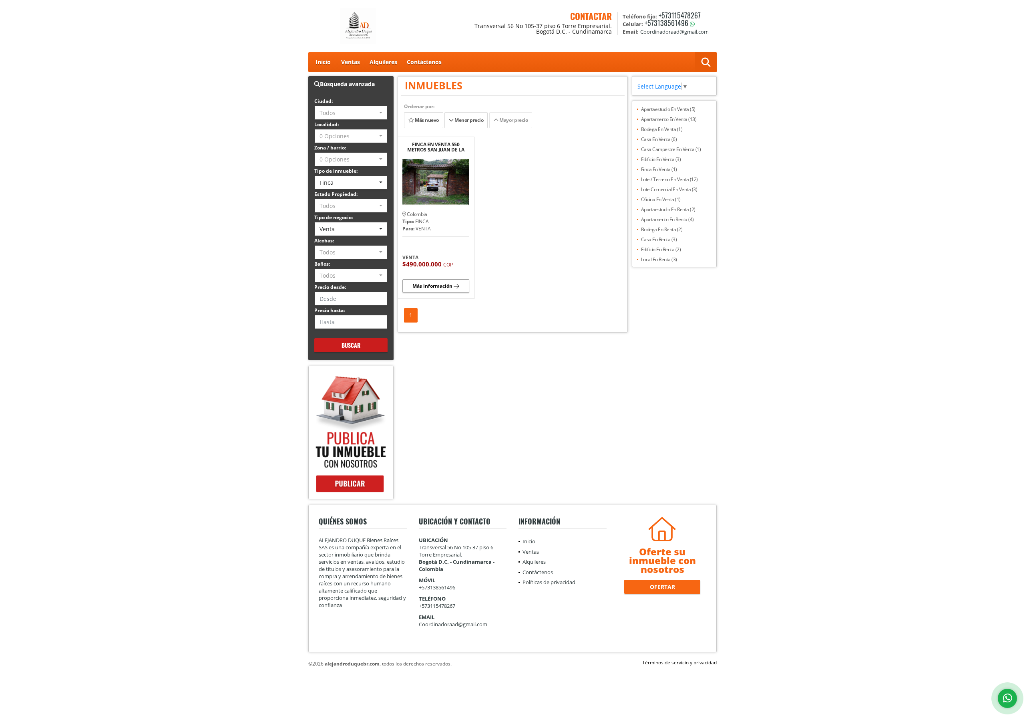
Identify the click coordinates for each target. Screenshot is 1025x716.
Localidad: (326, 124)
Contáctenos (424, 62)
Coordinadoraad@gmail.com (453, 624)
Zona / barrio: (330, 147)
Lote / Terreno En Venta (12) (669, 179)
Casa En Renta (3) (659, 239)
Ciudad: (323, 101)
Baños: (322, 263)
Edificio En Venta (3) (661, 159)
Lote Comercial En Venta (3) (669, 189)
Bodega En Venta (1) (662, 129)
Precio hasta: (329, 310)
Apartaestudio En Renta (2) (668, 209)
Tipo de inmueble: (336, 170)
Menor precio (469, 120)
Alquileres (383, 62)
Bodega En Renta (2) (662, 229)
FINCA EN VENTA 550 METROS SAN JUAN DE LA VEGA (435, 147)
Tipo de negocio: (333, 217)
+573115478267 (680, 15)
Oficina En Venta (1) (661, 199)
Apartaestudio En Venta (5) (668, 109)
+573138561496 (666, 23)
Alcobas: (324, 240)
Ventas (350, 62)
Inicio (323, 62)
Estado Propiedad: (336, 194)
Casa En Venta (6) (659, 139)
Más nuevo (426, 120)
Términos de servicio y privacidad (679, 662)
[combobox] (351, 113)
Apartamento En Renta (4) (667, 219)
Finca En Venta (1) (659, 169)
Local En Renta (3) (659, 259)
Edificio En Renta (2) (661, 249)
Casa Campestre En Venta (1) (671, 149)
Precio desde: (330, 287)
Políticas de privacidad (549, 582)
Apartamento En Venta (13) (669, 119)
